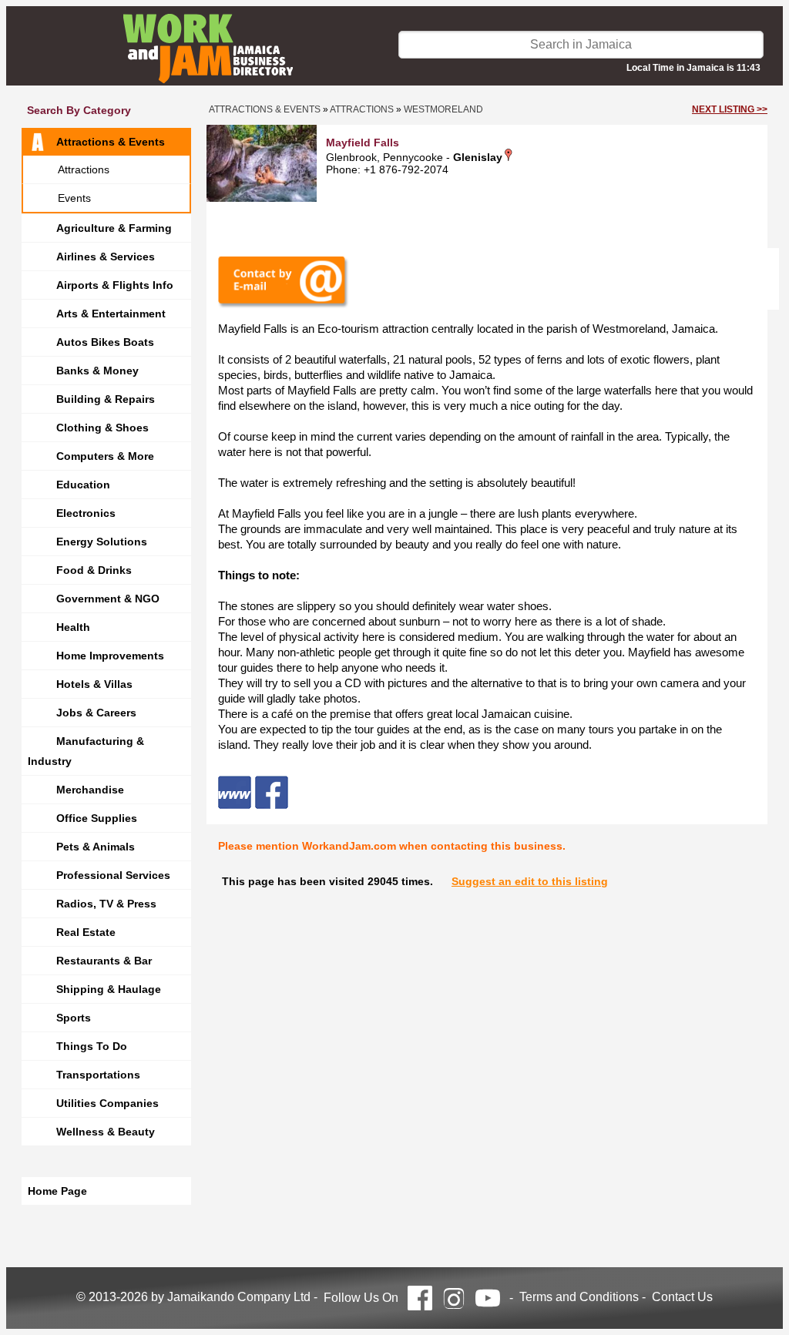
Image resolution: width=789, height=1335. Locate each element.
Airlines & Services (105, 256)
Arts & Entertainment (111, 313)
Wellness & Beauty (105, 1131)
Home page (57, 1191)
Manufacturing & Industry (86, 751)
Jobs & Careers (96, 712)
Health (73, 627)
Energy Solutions (101, 541)
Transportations (98, 1074)
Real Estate (86, 932)
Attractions (83, 169)
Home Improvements (110, 655)
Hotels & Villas (94, 684)
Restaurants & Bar (104, 960)
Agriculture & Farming (114, 228)
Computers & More (105, 456)
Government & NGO (107, 598)
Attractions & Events (110, 142)
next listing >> (729, 109)
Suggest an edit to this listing (530, 881)
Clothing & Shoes (102, 427)
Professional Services (113, 875)
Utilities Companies (107, 1103)
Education (83, 484)
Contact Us (682, 1296)
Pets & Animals (95, 846)
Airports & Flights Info (114, 285)
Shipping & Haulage (108, 989)
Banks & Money (97, 370)
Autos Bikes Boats (105, 342)
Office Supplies (96, 818)
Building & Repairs (105, 399)
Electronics (86, 513)
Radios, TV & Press (106, 903)
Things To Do (91, 1046)
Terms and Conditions (579, 1296)
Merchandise (90, 789)
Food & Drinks (94, 570)
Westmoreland (443, 109)
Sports (73, 1017)
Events (74, 198)
